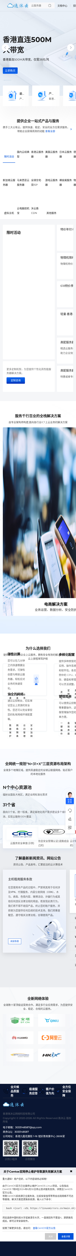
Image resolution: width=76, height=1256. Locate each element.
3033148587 (21, 1131)
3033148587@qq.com (28, 1127)
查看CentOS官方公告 (44, 1228)
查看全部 (50, 131)
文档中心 (62, 5)
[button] (7, 80)
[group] (38, 48)
